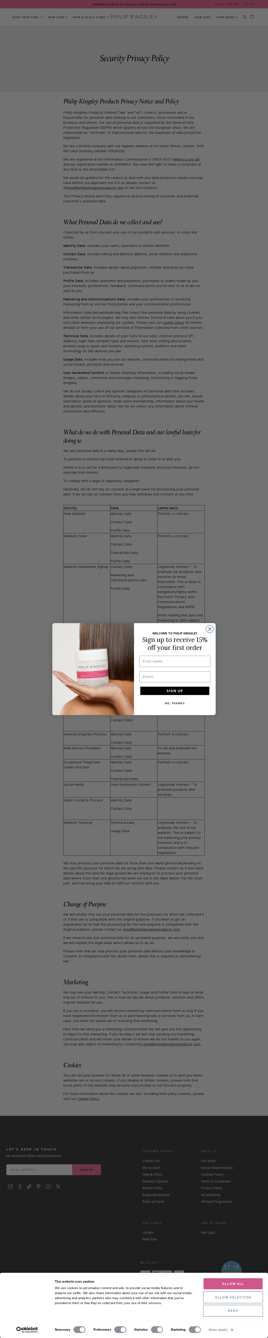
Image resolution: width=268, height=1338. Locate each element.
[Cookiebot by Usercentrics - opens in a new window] (27, 1330)
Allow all (233, 1284)
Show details (218, 1330)
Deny (233, 1310)
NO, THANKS (175, 703)
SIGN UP (175, 691)
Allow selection (233, 1297)
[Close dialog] (210, 629)
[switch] (120, 1330)
